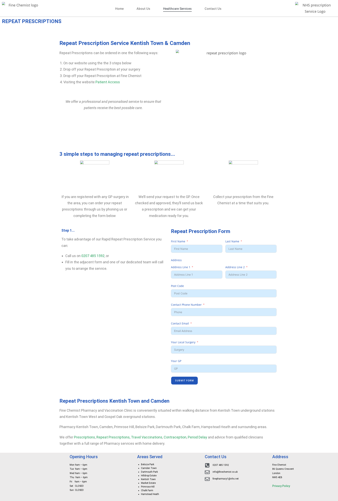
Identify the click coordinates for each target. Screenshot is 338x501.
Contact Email (180, 323)
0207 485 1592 (92, 256)
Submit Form (184, 380)
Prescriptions (84, 437)
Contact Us (213, 9)
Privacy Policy (281, 486)
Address (176, 260)
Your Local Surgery (183, 342)
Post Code (177, 286)
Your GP (176, 361)
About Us (143, 9)
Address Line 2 (235, 267)
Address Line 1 (180, 267)
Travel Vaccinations (146, 437)
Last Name (232, 241)
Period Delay (197, 437)
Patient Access (107, 82)
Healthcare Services (177, 9)
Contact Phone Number (186, 305)
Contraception (175, 437)
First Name (178, 241)
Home (119, 9)
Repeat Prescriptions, (113, 437)
